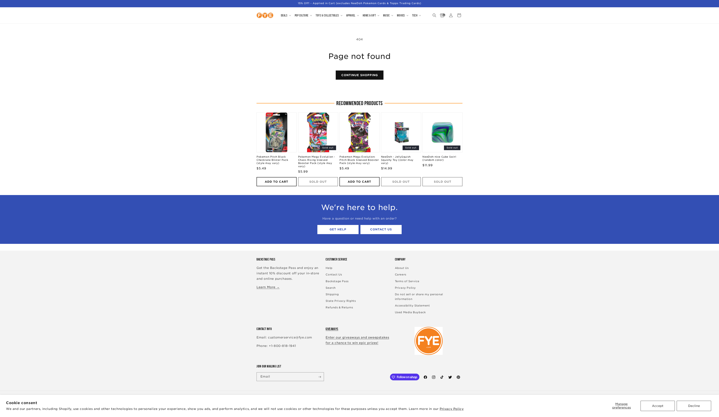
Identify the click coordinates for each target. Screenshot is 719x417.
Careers (400, 274)
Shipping (332, 294)
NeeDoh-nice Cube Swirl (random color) (439, 159)
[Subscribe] (319, 376)
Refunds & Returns (339, 307)
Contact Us (381, 229)
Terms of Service (407, 281)
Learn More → (268, 287)
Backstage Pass (337, 281)
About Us (402, 268)
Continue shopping (359, 75)
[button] (285, 15)
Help (329, 268)
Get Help (338, 229)
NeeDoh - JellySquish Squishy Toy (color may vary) (397, 160)
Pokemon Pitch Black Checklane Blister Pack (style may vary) (272, 160)
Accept (657, 406)
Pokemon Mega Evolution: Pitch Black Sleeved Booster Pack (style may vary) (359, 160)
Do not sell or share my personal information (419, 297)
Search (331, 287)
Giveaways (332, 329)
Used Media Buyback (410, 312)
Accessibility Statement (412, 305)
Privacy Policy (452, 409)
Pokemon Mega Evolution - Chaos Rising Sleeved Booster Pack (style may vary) (316, 162)
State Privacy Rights (341, 301)
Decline (694, 406)
